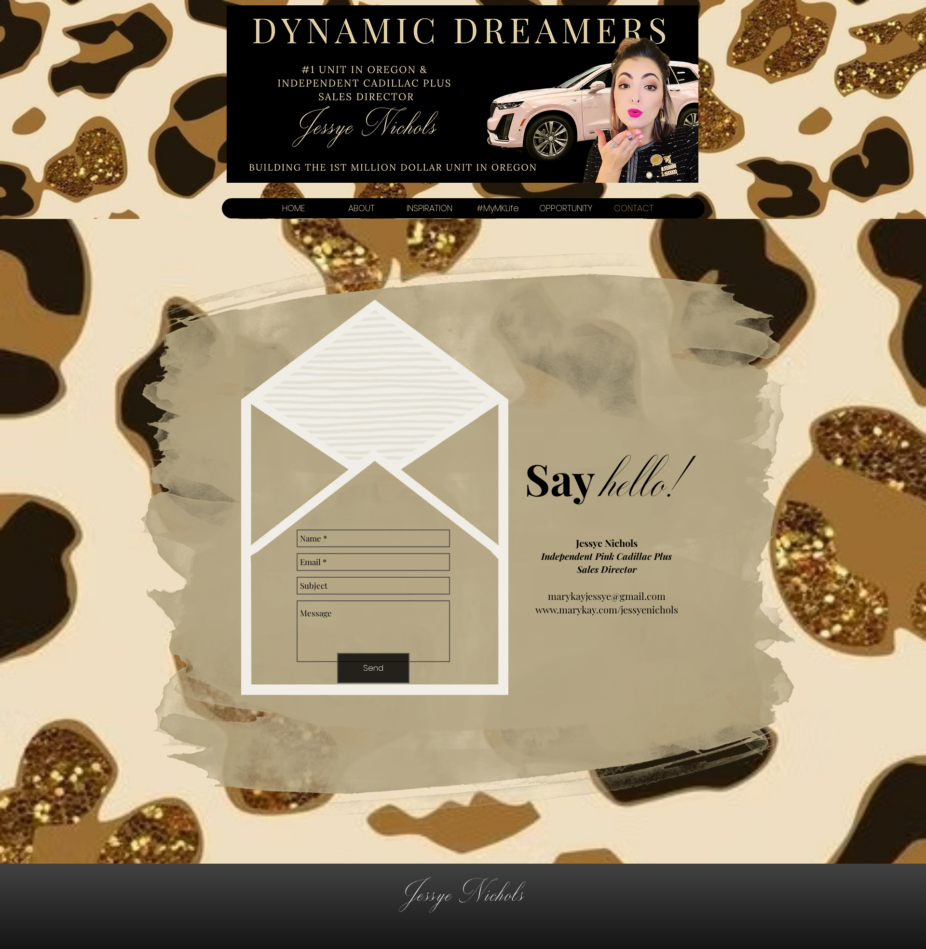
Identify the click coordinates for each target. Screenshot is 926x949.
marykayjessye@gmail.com (607, 595)
